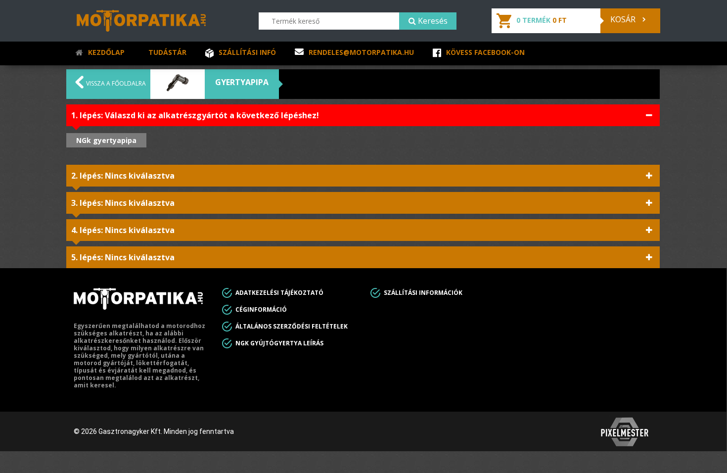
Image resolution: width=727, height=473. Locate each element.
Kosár (623, 19)
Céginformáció (261, 309)
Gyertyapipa (242, 82)
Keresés (432, 20)
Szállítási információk (423, 292)
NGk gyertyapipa (106, 140)
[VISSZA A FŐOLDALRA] (79, 85)
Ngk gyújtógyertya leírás (279, 343)
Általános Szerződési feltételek (291, 326)
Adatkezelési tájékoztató (279, 292)
